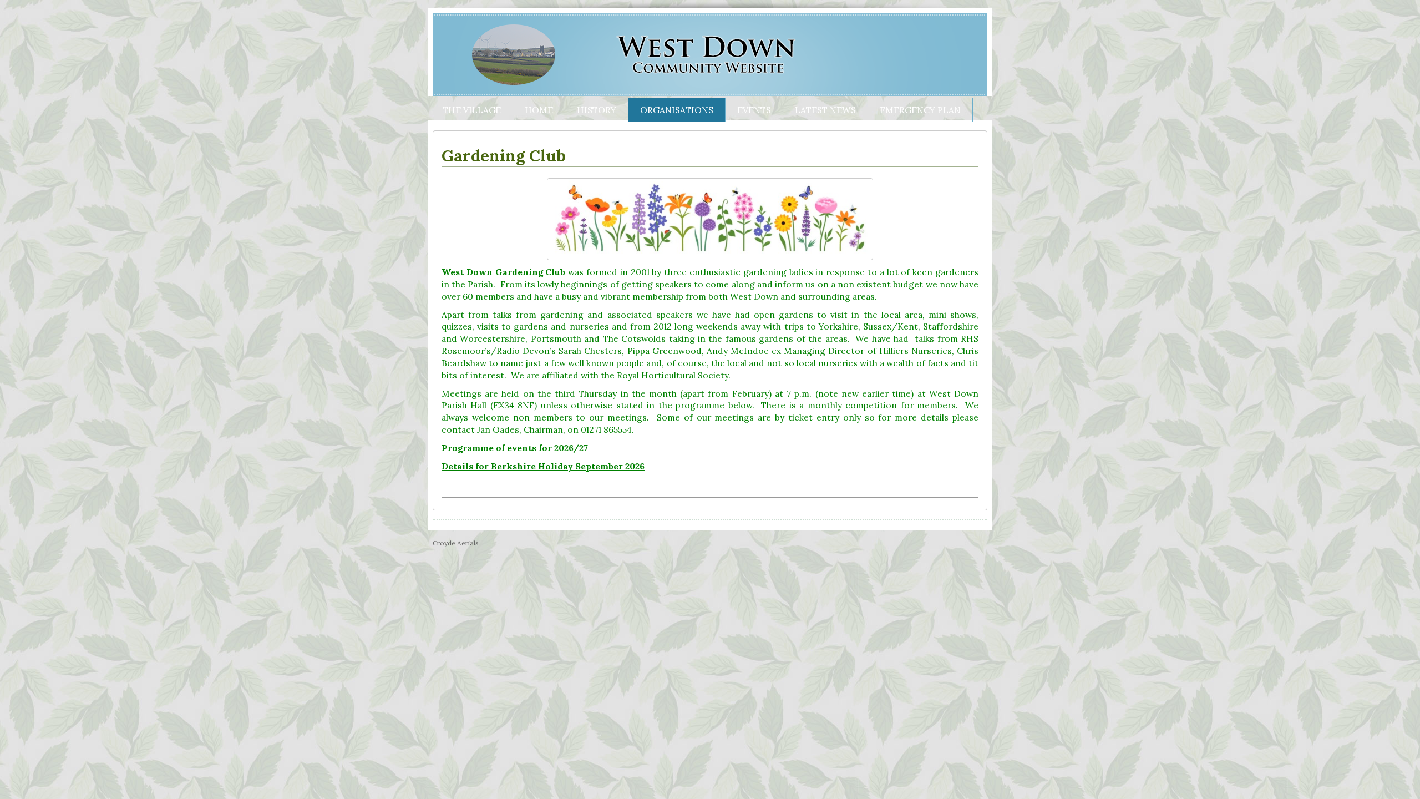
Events (754, 109)
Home (539, 109)
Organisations (676, 109)
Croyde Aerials (456, 543)
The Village (472, 109)
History (596, 109)
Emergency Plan (920, 109)
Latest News (825, 109)
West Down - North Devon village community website (710, 54)
